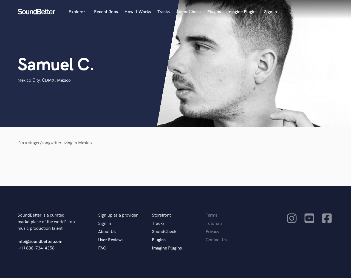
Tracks (163, 12)
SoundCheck (188, 12)
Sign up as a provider (118, 215)
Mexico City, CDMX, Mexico (44, 80)
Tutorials (214, 223)
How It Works (137, 12)
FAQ (102, 248)
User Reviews (110, 240)
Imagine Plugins (242, 12)
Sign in (270, 12)
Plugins (214, 12)
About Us (107, 231)
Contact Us (216, 240)
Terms (211, 215)
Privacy (212, 231)
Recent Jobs (106, 12)
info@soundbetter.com (40, 241)
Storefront (161, 215)
